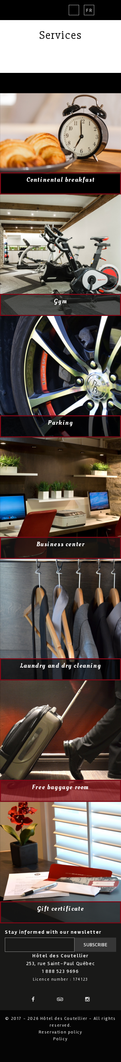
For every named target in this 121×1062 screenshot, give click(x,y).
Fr (89, 10)
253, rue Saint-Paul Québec (60, 963)
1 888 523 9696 (60, 971)
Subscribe (95, 944)
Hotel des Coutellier (28, 9)
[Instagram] (87, 999)
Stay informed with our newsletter (53, 932)
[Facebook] (33, 999)
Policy (60, 1039)
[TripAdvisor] (60, 999)
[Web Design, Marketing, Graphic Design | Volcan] (60, 1050)
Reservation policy (61, 1032)
